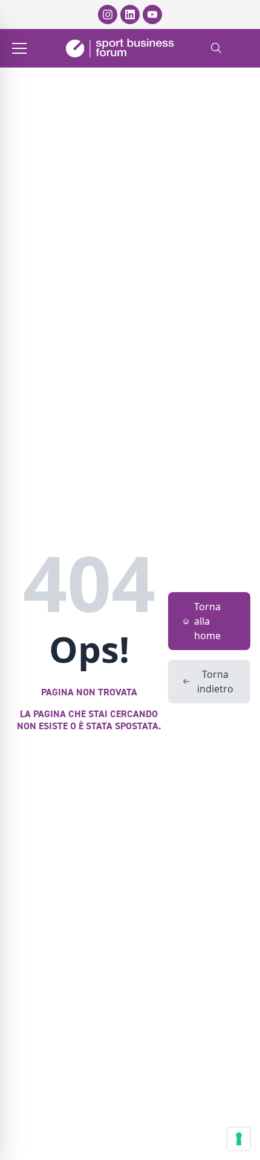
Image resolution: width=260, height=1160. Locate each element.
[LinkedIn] (130, 14)
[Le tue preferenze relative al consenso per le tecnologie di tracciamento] (238, 1138)
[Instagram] (107, 14)
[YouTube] (152, 14)
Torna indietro (215, 681)
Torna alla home (207, 621)
